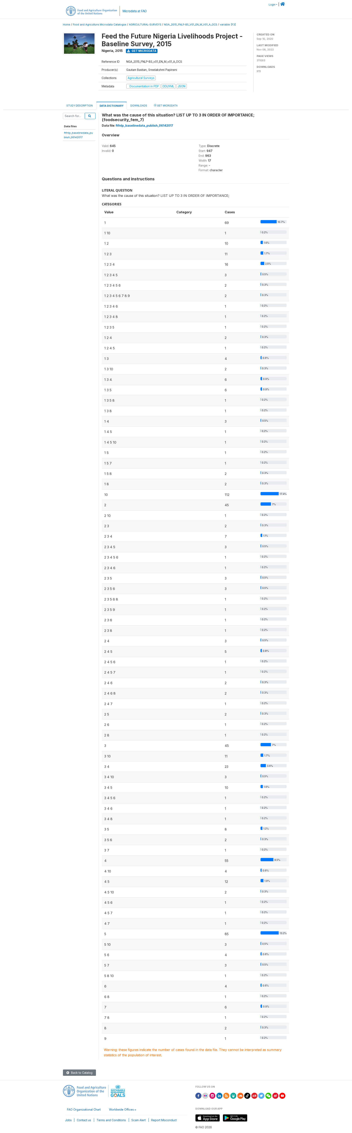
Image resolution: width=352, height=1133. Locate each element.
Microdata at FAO (134, 11)
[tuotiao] (254, 1095)
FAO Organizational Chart (84, 1109)
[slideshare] (233, 1095)
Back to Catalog (81, 1072)
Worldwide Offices (121, 1109)
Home (66, 24)
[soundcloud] (240, 1095)
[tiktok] (247, 1095)
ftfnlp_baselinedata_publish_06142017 (144, 125)
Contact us (84, 1120)
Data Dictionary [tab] (111, 105)
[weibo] (275, 1095)
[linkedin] (219, 1095)
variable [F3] (228, 24)
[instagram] (212, 1095)
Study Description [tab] (79, 105)
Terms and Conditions (111, 1120)
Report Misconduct (164, 1120)
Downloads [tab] (138, 105)
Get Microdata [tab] (167, 105)
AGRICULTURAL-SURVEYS (145, 24)
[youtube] (282, 1095)
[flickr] (205, 1095)
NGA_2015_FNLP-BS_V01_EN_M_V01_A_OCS (190, 24)
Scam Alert (138, 1120)
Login (272, 4)
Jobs (68, 1120)
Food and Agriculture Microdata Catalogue (99, 24)
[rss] (226, 1095)
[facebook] (198, 1095)
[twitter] (261, 1095)
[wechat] (268, 1095)
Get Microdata (143, 51)
